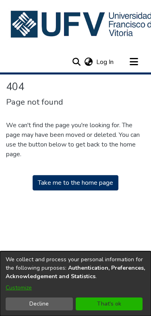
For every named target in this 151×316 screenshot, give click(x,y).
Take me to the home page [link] (75, 182)
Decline (39, 304)
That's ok (109, 304)
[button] (76, 62)
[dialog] (75, 283)
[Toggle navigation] (133, 62)
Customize (19, 287)
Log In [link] (105, 62)
